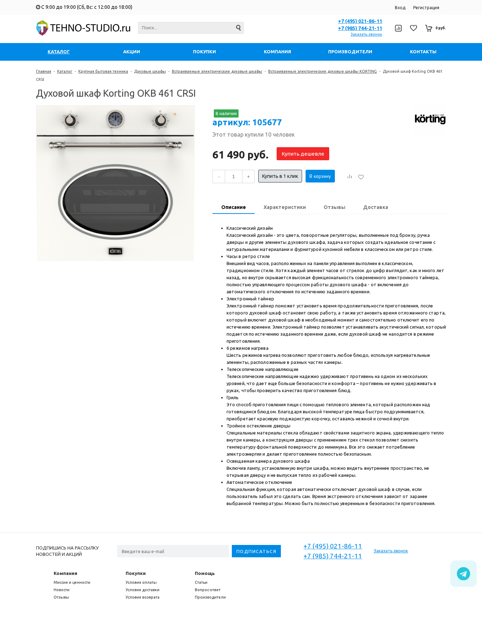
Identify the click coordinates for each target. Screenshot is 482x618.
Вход (400, 7)
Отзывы (61, 597)
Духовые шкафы (150, 71)
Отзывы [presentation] (334, 207)
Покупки (136, 573)
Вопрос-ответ (208, 590)
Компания (65, 573)
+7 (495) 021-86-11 (360, 21)
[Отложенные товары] (413, 28)
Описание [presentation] (233, 207)
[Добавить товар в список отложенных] (361, 177)
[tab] (233, 208)
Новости (62, 590)
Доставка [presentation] (375, 207)
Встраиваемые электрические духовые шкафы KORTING (322, 71)
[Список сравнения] (398, 28)
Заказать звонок (366, 34)
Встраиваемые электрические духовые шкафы (217, 71)
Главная (43, 71)
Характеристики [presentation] (285, 207)
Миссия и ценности (72, 582)
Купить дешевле (303, 154)
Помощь (205, 573)
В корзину (320, 176)
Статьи (201, 582)
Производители (210, 597)
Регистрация (426, 7)
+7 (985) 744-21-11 (360, 28)
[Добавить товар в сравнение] (349, 177)
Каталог (64, 71)
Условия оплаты (141, 582)
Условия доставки (142, 590)
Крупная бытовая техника (103, 71)
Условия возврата (142, 597)
